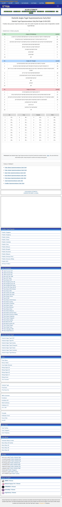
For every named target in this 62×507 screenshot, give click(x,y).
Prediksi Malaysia (6, 254)
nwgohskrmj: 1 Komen (10, 492)
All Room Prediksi (6, 263)
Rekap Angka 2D (6, 367)
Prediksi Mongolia (6, 249)
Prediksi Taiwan (5, 239)
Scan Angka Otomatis (7, 365)
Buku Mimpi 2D (5, 445)
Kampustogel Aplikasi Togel (9, 1)
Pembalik (4, 413)
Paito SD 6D (6, 298)
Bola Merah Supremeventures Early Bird (15, 175)
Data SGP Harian (7, 278)
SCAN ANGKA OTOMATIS (31, 191)
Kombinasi (4, 398)
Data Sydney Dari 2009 (8, 292)
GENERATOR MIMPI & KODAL (31, 193)
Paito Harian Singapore (8, 318)
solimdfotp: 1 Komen (10, 489)
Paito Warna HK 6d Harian (9, 289)
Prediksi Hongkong (6, 234)
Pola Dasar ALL (5, 390)
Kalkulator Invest (6, 415)
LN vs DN (4, 407)
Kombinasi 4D (5, 400)
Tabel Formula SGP (8, 271)
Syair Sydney (5, 428)
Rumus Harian (5, 362)
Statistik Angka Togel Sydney (9, 343)
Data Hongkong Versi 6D (9, 283)
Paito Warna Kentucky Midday (10, 314)
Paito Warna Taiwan (8, 305)
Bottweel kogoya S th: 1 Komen (12, 483)
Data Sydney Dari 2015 (8, 294)
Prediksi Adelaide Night (15, 457)
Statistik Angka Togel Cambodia (9, 350)
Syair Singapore (5, 430)
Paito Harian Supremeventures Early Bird (16, 170)
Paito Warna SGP (7, 280)
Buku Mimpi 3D (5, 447)
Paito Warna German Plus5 (9, 312)
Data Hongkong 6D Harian (9, 285)
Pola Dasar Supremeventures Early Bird (15, 178)
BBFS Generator (6, 395)
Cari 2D (3, 420)
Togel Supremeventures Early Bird (14, 180)
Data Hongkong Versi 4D (9, 281)
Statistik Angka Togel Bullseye (9, 352)
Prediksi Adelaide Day (16, 459)
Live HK (17, 3)
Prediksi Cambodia (6, 242)
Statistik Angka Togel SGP (8, 338)
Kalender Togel (5, 385)
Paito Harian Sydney (8, 319)
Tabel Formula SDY (8, 274)
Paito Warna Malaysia (8, 310)
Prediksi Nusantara (6, 251)
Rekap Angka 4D (6, 372)
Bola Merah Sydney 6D (8, 323)
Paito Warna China (7, 309)
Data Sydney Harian (8, 296)
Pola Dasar (4, 387)
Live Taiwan (33, 3)
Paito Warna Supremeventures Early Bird (15, 167)
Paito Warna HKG (7, 290)
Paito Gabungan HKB (8, 328)
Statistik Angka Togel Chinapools (9, 345)
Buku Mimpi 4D (5, 450)
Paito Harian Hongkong (8, 316)
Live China (41, 3)
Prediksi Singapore (6, 232)
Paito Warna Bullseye (8, 307)
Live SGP (11, 3)
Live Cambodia (25, 3)
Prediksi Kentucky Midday (8, 259)
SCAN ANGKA (50, 3)
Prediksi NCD (5, 261)
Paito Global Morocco (8, 330)
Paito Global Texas (7, 327)
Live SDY (4, 3)
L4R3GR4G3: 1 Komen (10, 486)
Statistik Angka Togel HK (8, 340)
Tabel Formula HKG (8, 272)
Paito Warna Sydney (8, 301)
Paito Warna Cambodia (8, 303)
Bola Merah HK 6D (7, 321)
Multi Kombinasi (5, 402)
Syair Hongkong (5, 432)
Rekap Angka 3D (6, 370)
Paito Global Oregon (8, 325)
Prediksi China (5, 244)
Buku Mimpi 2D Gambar (7, 442)
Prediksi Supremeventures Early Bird (14, 183)
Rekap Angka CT (6, 374)
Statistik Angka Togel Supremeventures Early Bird (31, 18)
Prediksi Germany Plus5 (7, 256)
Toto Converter (5, 379)
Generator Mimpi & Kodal (8, 440)
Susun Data (4, 418)
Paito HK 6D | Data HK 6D (9, 287)
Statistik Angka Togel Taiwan (8, 347)
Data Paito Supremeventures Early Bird (15, 172)
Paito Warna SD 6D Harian (9, 300)
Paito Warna (5, 360)
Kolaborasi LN (5, 405)
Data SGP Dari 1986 (8, 276)
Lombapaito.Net (42, 503)
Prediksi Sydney (6, 237)
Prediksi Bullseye (6, 246)
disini (48, 155)
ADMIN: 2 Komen (9, 480)
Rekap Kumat (5, 377)
